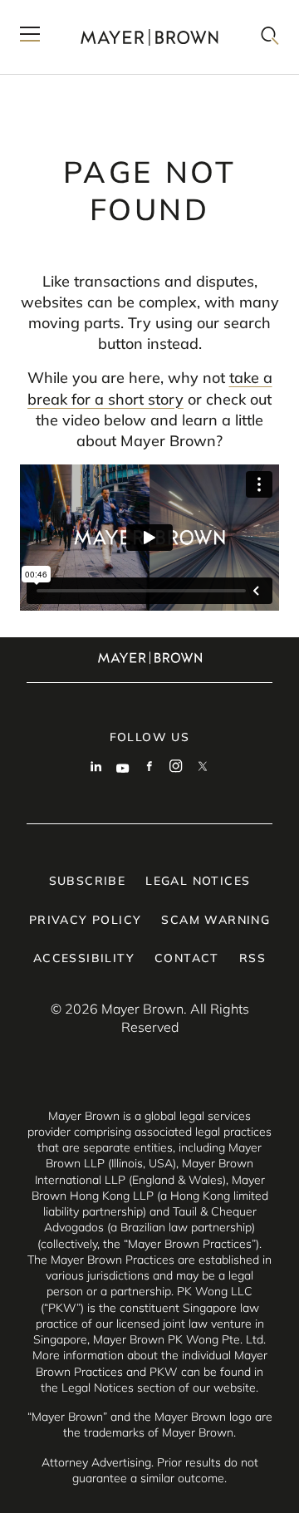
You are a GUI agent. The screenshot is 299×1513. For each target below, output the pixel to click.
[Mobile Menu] (30, 37)
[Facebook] (149, 767)
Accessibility (84, 958)
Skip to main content (81, 13)
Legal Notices (197, 880)
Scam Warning (215, 919)
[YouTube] (123, 767)
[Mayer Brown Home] (149, 37)
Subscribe (87, 880)
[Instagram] (176, 767)
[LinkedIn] (96, 767)
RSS (252, 958)
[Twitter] (202, 767)
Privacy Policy (85, 919)
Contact (186, 958)
